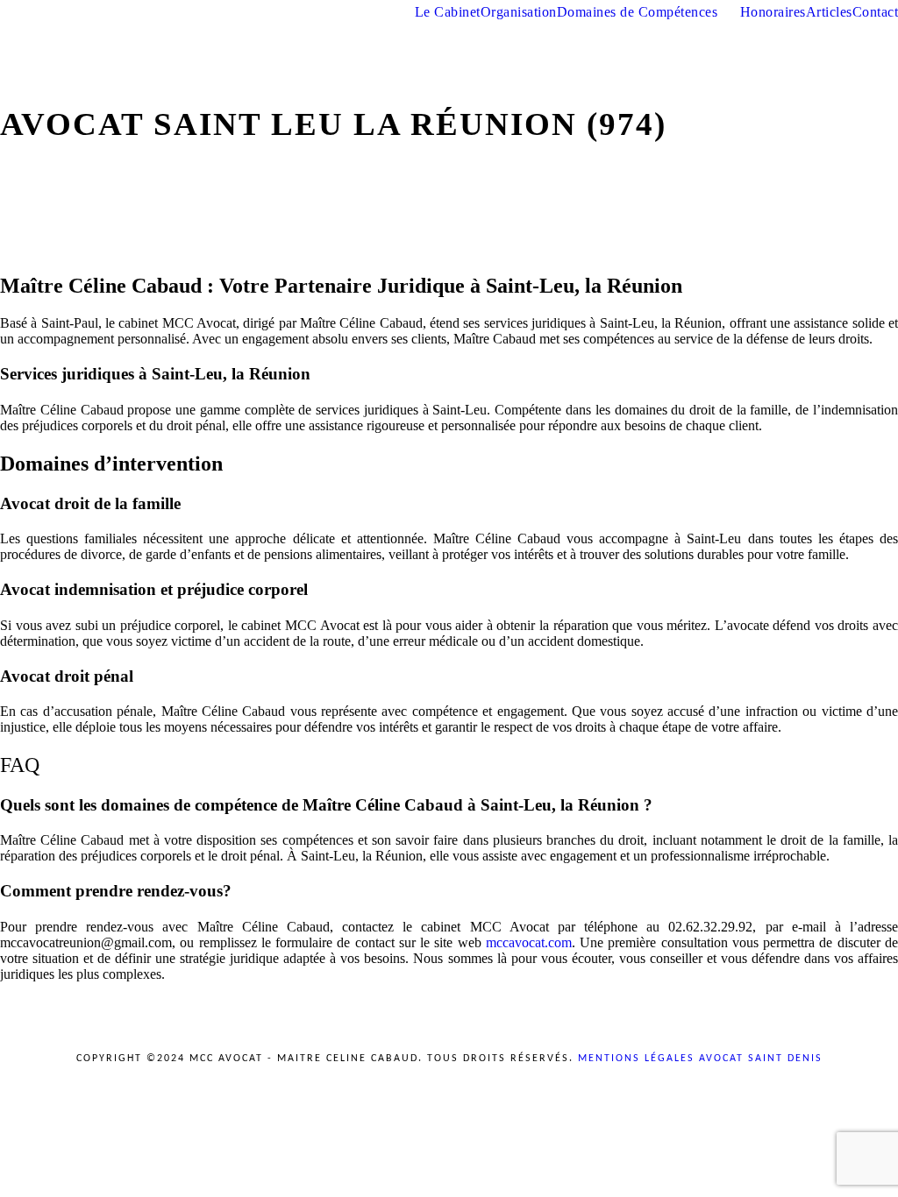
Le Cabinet (448, 11)
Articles (829, 11)
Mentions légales (638, 1058)
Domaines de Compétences (637, 11)
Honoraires (773, 11)
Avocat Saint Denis (761, 1058)
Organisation (519, 11)
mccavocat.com (529, 942)
